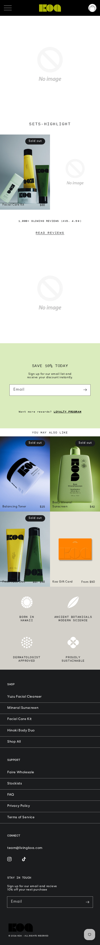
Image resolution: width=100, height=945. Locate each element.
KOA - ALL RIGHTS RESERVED (33, 936)
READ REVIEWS (50, 232)
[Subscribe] (85, 390)
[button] (8, 8)
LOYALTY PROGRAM (67, 411)
